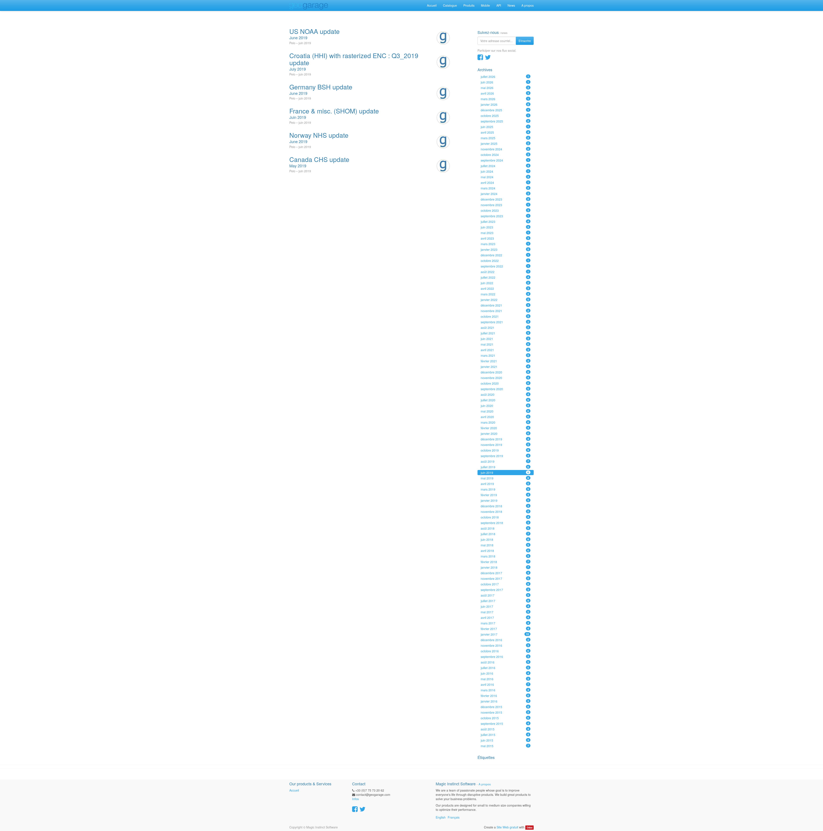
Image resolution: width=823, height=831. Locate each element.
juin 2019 (505, 472)
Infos (355, 799)
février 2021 (505, 361)
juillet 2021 (505, 333)
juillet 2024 (505, 166)
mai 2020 (505, 411)
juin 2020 (505, 405)
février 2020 (505, 428)
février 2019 (505, 495)
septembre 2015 (505, 723)
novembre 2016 (505, 645)
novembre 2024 (505, 149)
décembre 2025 (505, 110)
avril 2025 (505, 132)
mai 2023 (505, 233)
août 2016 (505, 662)
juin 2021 (505, 339)
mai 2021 (505, 344)
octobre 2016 (505, 651)
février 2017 (505, 629)
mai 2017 (505, 612)
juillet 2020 (505, 400)
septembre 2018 (505, 523)
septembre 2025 (505, 121)
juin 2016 (505, 673)
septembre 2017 (505, 590)
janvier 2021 (505, 366)
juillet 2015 (505, 735)
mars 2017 (505, 623)
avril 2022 (505, 288)
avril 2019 (505, 484)
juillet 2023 (505, 221)
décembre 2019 (505, 439)
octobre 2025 (505, 115)
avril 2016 (505, 684)
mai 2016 (505, 679)
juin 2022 (505, 283)
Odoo (529, 827)
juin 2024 (505, 171)
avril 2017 (505, 617)
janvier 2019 (505, 500)
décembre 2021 (505, 305)
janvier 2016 (505, 701)
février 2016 (505, 696)
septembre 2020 (505, 389)
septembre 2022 (505, 266)
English (441, 817)
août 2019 (505, 461)
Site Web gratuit (507, 827)
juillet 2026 (505, 76)
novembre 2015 (505, 712)
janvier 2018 (505, 567)
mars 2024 (505, 188)
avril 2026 (505, 93)
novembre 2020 (505, 378)
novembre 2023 (505, 205)
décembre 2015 (505, 707)
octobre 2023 (505, 210)
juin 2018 (505, 539)
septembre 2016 (505, 656)
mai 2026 (505, 88)
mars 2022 (505, 294)
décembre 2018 (505, 506)
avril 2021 (505, 350)
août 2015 (505, 729)
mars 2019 (505, 489)
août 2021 (505, 327)
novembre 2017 (505, 578)
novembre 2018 (505, 511)
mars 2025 (505, 138)
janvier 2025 (505, 143)
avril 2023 (505, 238)
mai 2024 (505, 177)
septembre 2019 (505, 456)
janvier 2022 (505, 300)
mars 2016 (505, 690)
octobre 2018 (505, 517)
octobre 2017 (505, 584)
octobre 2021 (505, 316)
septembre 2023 (505, 216)
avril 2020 (505, 417)
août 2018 (505, 528)
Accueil (294, 790)
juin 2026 (505, 82)
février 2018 (505, 562)
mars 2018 (505, 556)
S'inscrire (524, 41)
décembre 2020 (505, 372)
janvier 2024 (505, 194)
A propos (485, 784)
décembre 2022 (505, 255)
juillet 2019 (505, 467)
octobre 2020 (505, 383)
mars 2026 (505, 99)
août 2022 (505, 272)
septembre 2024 (505, 160)
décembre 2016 (505, 640)
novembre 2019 (505, 445)
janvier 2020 (505, 433)
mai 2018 (505, 545)
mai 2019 (505, 478)
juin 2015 (505, 740)
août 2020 (505, 394)
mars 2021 (505, 355)
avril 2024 (505, 182)
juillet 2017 (505, 601)
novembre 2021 (505, 311)
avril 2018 (505, 550)
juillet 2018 (505, 534)
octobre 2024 (505, 155)
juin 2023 (505, 227)
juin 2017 (505, 606)
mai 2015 (505, 746)
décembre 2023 (505, 199)
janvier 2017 (505, 634)
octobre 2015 (505, 718)
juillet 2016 (505, 668)
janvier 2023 (505, 249)
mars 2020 (505, 422)
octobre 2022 (505, 260)
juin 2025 (505, 127)
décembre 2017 (505, 573)
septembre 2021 (505, 322)
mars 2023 (505, 244)
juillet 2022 (505, 277)
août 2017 (505, 595)
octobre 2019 (505, 450)
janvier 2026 (505, 104)
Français (454, 817)
